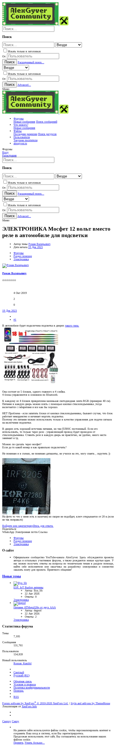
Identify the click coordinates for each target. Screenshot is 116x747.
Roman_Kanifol (23, 663)
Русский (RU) (22, 675)
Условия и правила (25, 684)
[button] (5, 89)
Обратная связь (23, 681)
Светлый (19, 672)
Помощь (19, 690)
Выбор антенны (28, 587)
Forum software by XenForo (35, 703)
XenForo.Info (29, 706)
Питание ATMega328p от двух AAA (35, 607)
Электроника (21, 599)
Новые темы (11, 576)
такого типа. (72, 325)
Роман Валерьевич (39, 244)
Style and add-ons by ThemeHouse (90, 703)
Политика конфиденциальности (32, 687)
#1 (15, 319)
